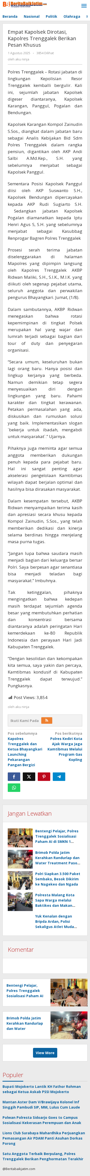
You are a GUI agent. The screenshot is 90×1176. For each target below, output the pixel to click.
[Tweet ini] (29, 776)
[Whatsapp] (14, 787)
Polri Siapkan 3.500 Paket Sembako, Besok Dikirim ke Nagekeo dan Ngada (57, 879)
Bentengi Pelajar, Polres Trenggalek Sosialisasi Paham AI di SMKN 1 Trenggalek (24, 996)
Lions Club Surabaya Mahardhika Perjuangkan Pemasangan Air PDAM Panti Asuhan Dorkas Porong (43, 1138)
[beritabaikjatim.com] (25, 3)
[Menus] (84, 6)
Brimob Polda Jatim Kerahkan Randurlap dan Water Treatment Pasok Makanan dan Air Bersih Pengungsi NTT (57, 863)
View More (45, 1052)
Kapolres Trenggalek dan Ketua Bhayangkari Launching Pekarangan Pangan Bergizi (25, 749)
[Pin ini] (44, 776)
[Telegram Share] (59, 776)
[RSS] (46, 720)
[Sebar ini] (14, 776)
